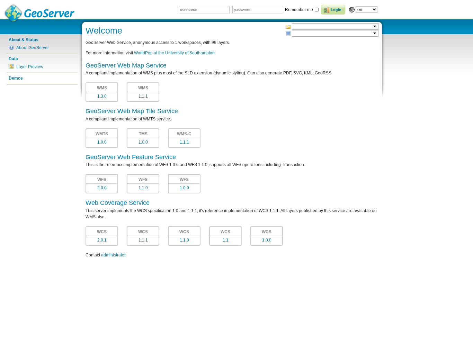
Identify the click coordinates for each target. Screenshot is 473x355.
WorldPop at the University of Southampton (174, 53)
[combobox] (335, 26)
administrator (113, 255)
